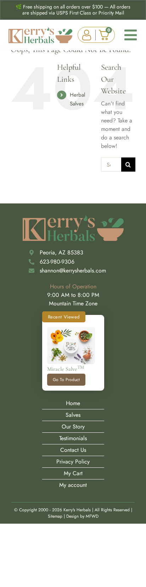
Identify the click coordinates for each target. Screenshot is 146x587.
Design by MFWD (82, 516)
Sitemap (55, 516)
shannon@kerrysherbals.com (73, 270)
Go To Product (66, 379)
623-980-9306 (57, 262)
